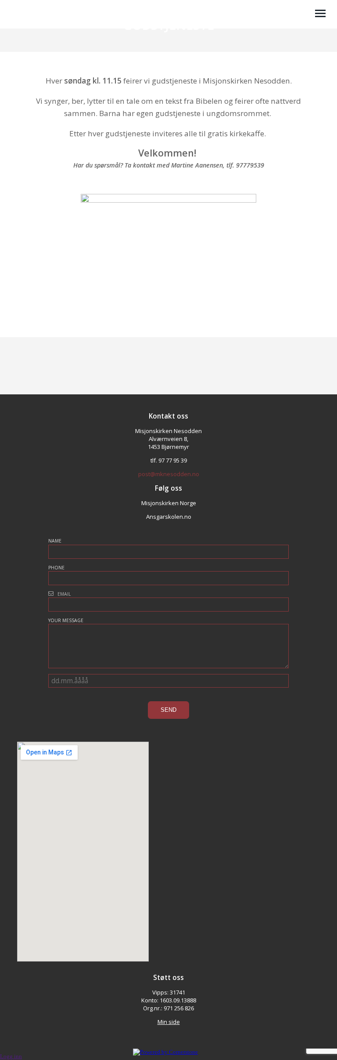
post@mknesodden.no (168, 474)
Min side (169, 1022)
